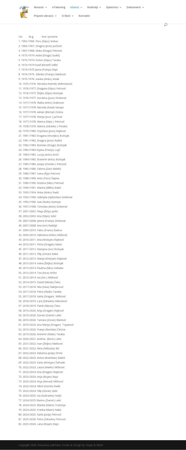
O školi (66, 16)
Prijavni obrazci (43, 16)
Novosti (39, 7)
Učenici (74, 7)
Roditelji (92, 7)
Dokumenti (134, 7)
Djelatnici (112, 7)
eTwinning (58, 7)
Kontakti (84, 16)
